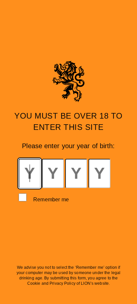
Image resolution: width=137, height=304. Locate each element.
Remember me (51, 199)
